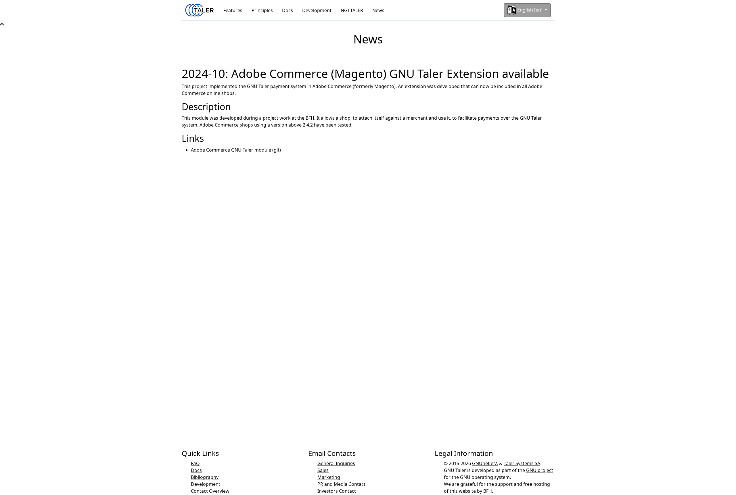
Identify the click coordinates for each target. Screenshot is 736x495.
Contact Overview (210, 491)
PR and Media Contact (341, 484)
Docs (287, 10)
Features (232, 10)
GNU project (539, 470)
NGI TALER (352, 10)
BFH (487, 491)
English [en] (530, 10)
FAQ (195, 463)
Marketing (328, 477)
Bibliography (204, 477)
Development (316, 10)
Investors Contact (336, 491)
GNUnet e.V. (485, 463)
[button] (2, 24)
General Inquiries (336, 463)
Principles (262, 10)
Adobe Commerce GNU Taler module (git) (236, 150)
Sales (323, 470)
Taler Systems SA (522, 463)
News (378, 10)
